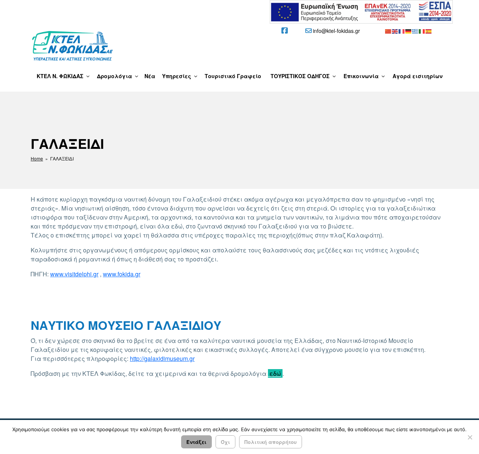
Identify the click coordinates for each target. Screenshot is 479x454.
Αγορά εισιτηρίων (418, 76)
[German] (408, 30)
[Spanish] (428, 30)
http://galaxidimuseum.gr (162, 358)
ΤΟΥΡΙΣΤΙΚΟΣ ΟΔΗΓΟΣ (300, 76)
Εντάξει (196, 441)
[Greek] (415, 30)
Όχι (225, 441)
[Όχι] (469, 437)
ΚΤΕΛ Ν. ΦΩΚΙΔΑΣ (60, 76)
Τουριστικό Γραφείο (233, 76)
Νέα (149, 76)
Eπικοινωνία (361, 76)
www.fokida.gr (121, 274)
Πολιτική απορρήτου (270, 441)
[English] (395, 30)
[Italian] (422, 30)
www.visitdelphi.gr (74, 274)
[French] (402, 30)
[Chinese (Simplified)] (388, 30)
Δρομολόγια (114, 76)
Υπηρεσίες (176, 76)
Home (37, 158)
